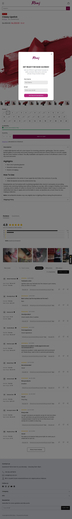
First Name (27, 79)
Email (25, 87)
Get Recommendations (36, 95)
